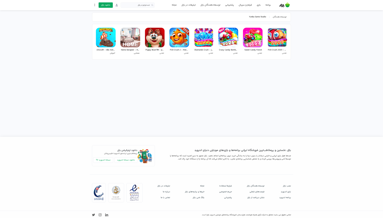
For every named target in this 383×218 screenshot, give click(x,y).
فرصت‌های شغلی (257, 191)
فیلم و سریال (245, 5)
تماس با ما (165, 197)
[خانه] (284, 5)
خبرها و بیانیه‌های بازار (194, 191)
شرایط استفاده (225, 186)
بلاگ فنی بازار (198, 197)
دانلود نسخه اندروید (126, 160)
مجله (174, 5)
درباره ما (166, 191)
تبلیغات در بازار (188, 5)
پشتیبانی (229, 5)
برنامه (268, 5)
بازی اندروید (286, 191)
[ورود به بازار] (116, 5)
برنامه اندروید (285, 197)
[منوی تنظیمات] (94, 5)
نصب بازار (287, 186)
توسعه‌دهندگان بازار (210, 5)
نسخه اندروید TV (103, 160)
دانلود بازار (105, 5)
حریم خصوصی (225, 191)
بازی (259, 5)
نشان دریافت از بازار (256, 197)
